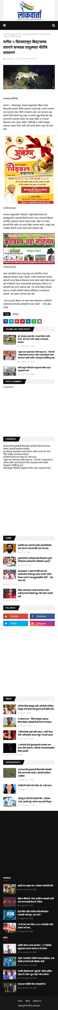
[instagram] (42, 623)
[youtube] (15, 616)
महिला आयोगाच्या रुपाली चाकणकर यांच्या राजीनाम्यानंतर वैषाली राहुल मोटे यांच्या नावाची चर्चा (35, 593)
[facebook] (42, 616)
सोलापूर (12, 34)
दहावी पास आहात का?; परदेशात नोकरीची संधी (35, 885)
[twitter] (15, 623)
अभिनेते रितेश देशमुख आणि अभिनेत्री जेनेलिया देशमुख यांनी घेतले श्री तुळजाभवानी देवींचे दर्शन (36, 707)
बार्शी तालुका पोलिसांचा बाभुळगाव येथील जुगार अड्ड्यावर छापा (27, 468)
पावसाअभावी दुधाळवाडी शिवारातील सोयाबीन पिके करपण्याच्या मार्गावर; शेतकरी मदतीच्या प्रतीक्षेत (26, 447)
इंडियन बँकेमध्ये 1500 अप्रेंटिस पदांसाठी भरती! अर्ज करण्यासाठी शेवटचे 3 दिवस (36, 900)
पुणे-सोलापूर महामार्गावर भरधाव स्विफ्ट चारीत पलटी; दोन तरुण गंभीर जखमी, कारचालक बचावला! (34, 339)
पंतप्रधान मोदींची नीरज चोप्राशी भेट (32, 984)
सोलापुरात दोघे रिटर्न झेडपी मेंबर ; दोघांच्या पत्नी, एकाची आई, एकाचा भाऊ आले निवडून (35, 800)
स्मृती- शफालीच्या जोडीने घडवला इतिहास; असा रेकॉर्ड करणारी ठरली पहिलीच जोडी (36, 960)
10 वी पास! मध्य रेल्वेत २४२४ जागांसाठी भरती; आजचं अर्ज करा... (35, 926)
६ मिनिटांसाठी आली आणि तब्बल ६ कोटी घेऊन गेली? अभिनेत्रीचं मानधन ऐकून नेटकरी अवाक (35, 733)
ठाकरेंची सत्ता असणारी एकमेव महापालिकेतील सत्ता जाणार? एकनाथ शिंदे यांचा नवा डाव (35, 547)
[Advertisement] (29, 502)
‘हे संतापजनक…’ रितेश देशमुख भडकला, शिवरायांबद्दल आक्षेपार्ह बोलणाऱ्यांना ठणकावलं (34, 720)
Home (5, 34)
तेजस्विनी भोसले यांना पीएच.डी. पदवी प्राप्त (19, 457)
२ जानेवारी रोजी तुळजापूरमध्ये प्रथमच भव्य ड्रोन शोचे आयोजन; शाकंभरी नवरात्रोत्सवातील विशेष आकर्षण (36, 747)
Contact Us (37, 1001)
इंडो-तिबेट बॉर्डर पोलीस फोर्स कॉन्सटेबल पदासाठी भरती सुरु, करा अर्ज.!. (33, 913)
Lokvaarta (10, 58)
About (27, 1001)
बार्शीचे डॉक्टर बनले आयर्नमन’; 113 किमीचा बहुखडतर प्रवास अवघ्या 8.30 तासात (35, 947)
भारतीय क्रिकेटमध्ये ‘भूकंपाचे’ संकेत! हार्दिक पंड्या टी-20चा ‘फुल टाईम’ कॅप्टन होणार (35, 973)
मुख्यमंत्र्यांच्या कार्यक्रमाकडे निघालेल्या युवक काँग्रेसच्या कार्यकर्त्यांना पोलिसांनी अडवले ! (35, 560)
